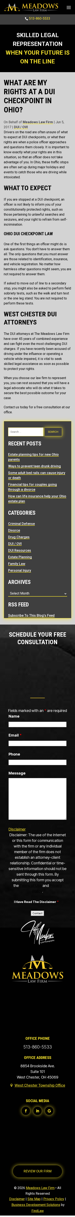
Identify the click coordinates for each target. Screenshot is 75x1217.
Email (15, 735)
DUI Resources (19, 550)
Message (17, 773)
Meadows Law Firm (38, 122)
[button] (68, 7)
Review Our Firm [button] (37, 1171)
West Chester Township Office (40, 1085)
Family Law (16, 564)
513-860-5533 (39, 18)
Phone (14, 754)
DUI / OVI (21, 127)
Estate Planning (20, 557)
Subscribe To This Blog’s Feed (31, 615)
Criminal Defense (21, 524)
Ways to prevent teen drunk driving (34, 466)
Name (14, 716)
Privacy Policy (53, 1199)
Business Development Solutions (35, 1205)
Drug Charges (19, 537)
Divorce (14, 530)
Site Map (34, 1199)
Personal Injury (19, 570)
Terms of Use (31, 885)
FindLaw (37, 1211)
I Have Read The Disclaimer (36, 902)
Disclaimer (17, 829)
